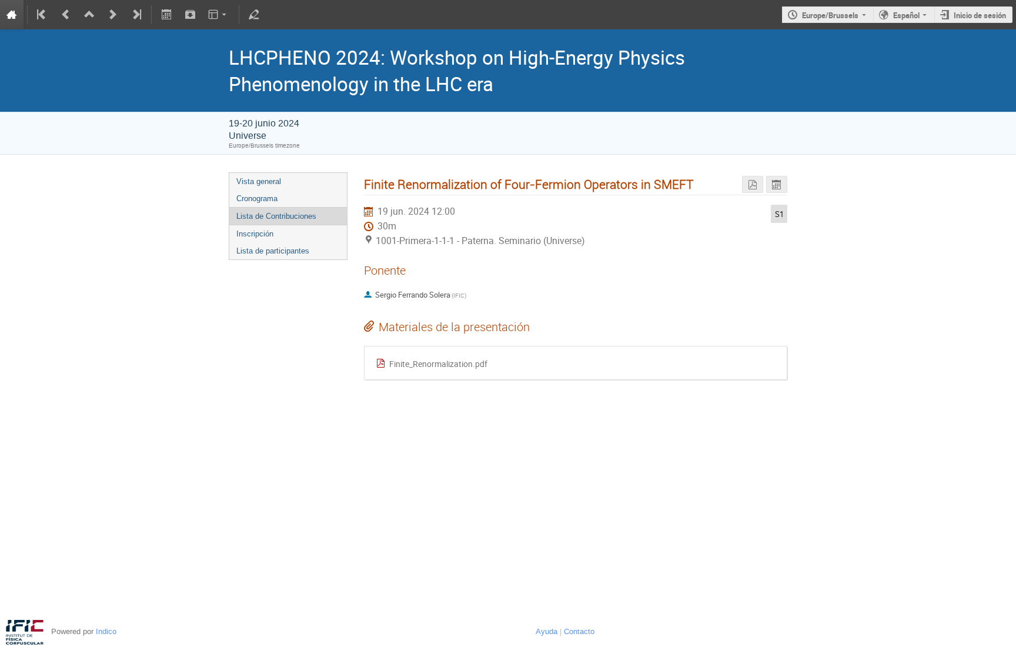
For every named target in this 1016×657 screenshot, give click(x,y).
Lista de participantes (272, 250)
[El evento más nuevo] (136, 14)
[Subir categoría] (89, 14)
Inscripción (254, 233)
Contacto (579, 631)
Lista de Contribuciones (276, 216)
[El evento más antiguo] (42, 14)
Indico (106, 631)
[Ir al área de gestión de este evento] (254, 14)
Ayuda (546, 631)
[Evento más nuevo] (113, 14)
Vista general (258, 181)
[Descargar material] (190, 14)
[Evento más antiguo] (66, 14)
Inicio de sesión (980, 15)
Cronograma (257, 198)
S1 (779, 214)
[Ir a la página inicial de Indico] (12, 14)
